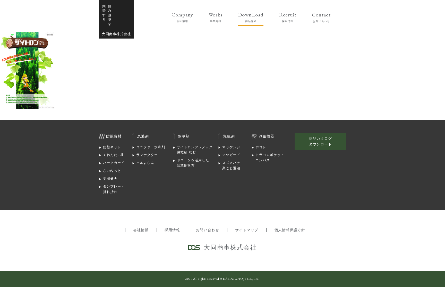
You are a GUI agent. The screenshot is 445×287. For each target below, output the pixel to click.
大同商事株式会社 (116, 19)
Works (216, 17)
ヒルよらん (145, 163)
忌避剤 (143, 136)
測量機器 (266, 136)
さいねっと (112, 171)
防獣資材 (114, 136)
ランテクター (147, 155)
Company (182, 17)
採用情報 (172, 230)
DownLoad (250, 17)
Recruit (287, 17)
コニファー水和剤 (150, 147)
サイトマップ (246, 230)
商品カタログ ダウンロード (320, 141)
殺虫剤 (229, 136)
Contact (321, 17)
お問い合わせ (207, 230)
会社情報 (141, 230)
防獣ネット (112, 147)
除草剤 (184, 136)
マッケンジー (233, 147)
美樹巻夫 (110, 179)
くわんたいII (113, 155)
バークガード (114, 163)
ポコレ (260, 147)
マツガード (231, 155)
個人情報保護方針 (289, 230)
